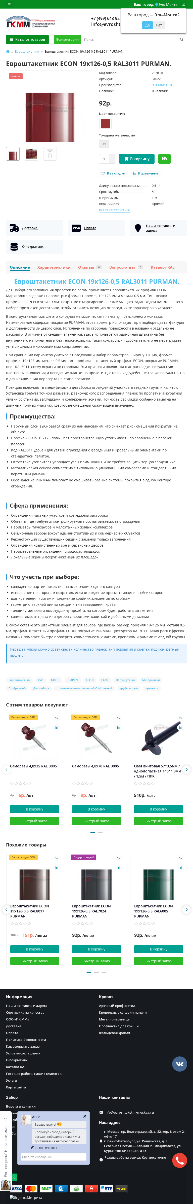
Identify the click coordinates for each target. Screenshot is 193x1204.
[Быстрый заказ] (164, 159)
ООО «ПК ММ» (17, 1019)
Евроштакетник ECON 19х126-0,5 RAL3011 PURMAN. (96, 281)
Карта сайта (16, 1087)
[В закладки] (56, 718)
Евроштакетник (27, 51)
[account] (183, 4)
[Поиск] (182, 39)
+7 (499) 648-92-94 (108, 18)
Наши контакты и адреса (26, 1005)
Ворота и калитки (21, 1106)
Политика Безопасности (26, 1039)
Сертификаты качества (25, 1012)
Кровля (106, 996)
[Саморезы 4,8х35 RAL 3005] (34, 738)
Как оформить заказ (23, 1046)
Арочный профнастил (117, 1005)
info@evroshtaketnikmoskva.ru (129, 1112)
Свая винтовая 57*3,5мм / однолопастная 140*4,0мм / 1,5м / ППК (157, 771)
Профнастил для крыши (119, 1026)
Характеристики (54, 267)
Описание (20, 267)
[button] (92, 832)
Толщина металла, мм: (117, 135)
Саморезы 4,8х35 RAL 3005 (33, 766)
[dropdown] (9, 4)
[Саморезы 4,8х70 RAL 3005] (96, 738)
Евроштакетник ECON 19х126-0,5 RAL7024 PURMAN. (91, 911)
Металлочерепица (114, 1019)
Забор (12, 1097)
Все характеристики (114, 210)
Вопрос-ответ (125, 267)
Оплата (12, 1033)
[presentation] (6, 769)
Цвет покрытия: (112, 113)
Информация (19, 996)
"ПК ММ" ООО (163, 85)
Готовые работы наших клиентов (34, 1073)
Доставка (13, 1026)
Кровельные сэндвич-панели (123, 1012)
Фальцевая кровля (114, 1033)
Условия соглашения (23, 1053)
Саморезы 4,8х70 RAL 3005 (95, 766)
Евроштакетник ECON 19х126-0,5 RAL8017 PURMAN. (29, 911)
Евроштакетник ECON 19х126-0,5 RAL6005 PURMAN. (153, 911)
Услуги (11, 1080)
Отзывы (89, 267)
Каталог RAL (162, 267)
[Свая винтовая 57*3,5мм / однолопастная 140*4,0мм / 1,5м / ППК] (158, 738)
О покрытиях (16, 1060)
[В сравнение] (56, 727)
